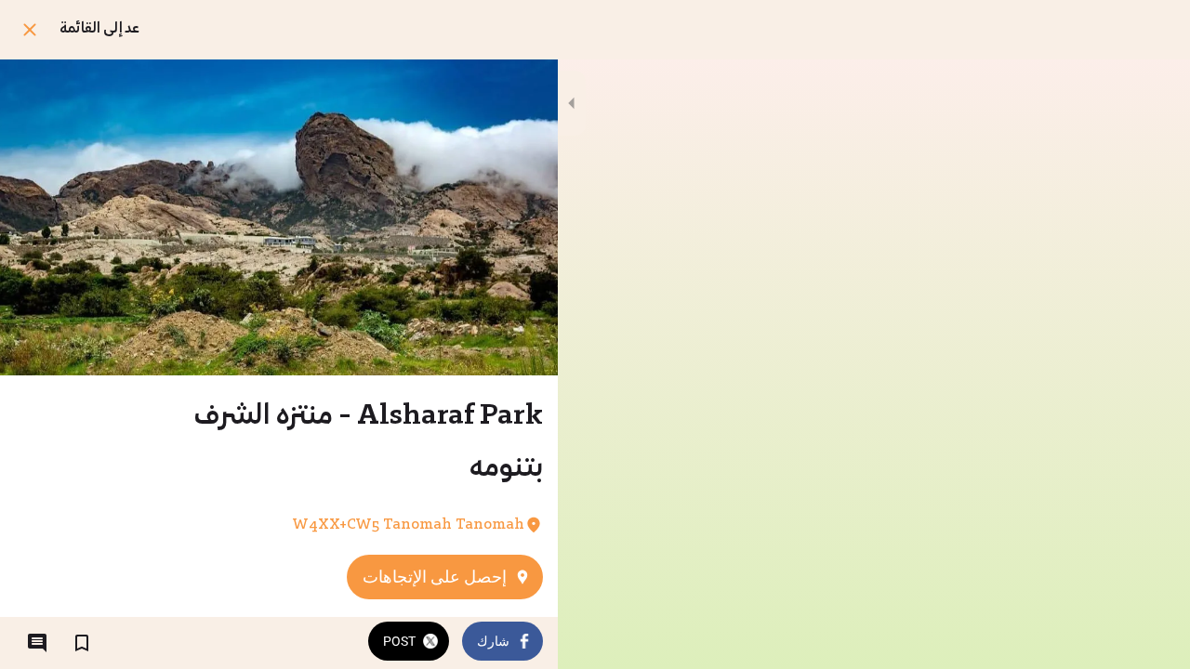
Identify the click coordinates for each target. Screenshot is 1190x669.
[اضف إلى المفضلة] (82, 643)
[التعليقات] (37, 643)
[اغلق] (30, 30)
